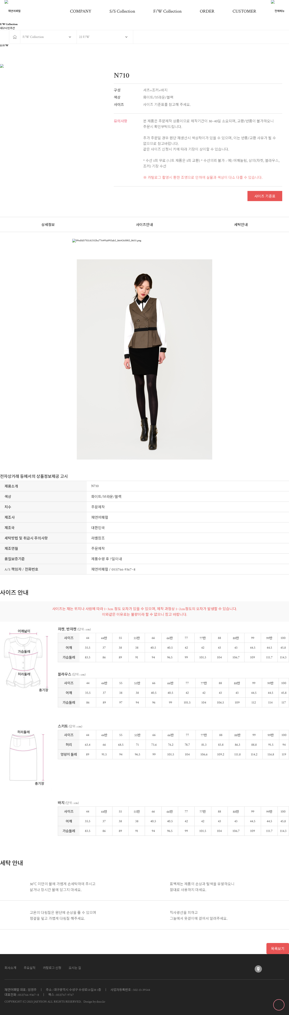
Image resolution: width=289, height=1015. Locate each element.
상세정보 (48, 225)
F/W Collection (167, 11)
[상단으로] (278, 1004)
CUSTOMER (244, 11)
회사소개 (10, 968)
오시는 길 (75, 968)
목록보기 (277, 949)
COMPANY (80, 11)
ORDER (207, 11)
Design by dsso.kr (93, 1002)
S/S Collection (122, 11)
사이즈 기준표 (264, 196)
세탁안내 (241, 225)
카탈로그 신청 (52, 968)
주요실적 (29, 968)
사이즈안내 (144, 225)
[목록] (284, 56)
